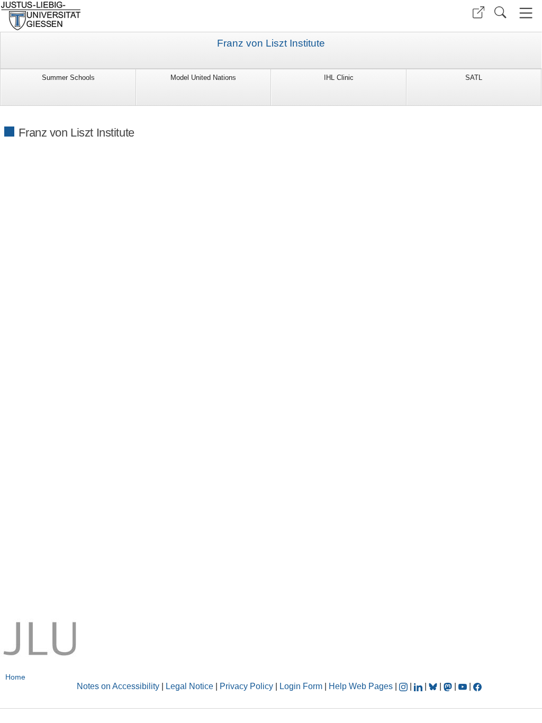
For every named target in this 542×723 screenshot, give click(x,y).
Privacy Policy (246, 686)
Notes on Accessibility (119, 686)
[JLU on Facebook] (477, 686)
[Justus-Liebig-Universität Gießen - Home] (134, 16)
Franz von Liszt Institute (271, 43)
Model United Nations (203, 78)
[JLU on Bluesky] (434, 686)
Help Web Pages (361, 686)
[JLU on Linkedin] (419, 686)
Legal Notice (189, 686)
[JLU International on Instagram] (404, 686)
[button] (478, 12)
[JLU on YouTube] (463, 686)
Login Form (300, 686)
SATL (473, 78)
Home (15, 677)
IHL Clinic (339, 78)
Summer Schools (68, 78)
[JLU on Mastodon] (449, 686)
